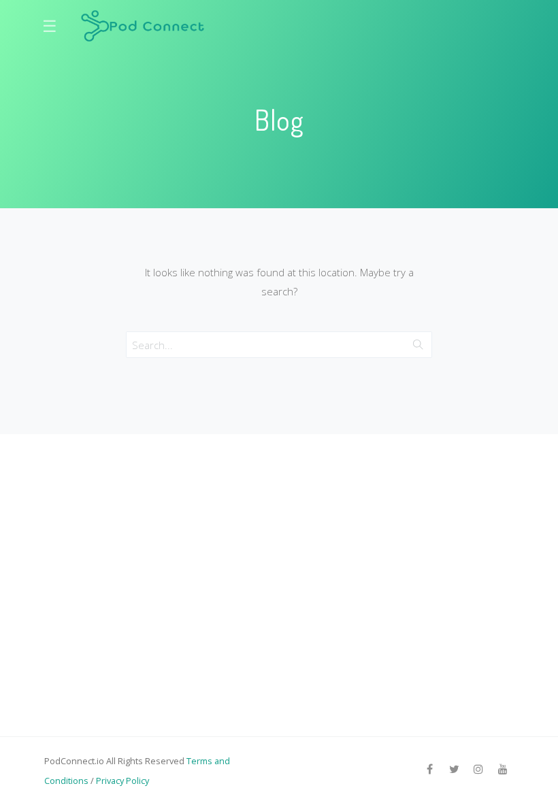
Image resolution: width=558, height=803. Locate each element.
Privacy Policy (122, 780)
